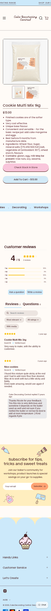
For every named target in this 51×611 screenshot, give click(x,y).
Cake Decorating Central (20, 605)
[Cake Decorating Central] (25, 18)
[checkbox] (11, 326)
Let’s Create (11, 577)
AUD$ (5, 600)
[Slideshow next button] (47, 226)
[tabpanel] (25, 365)
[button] (40, 18)
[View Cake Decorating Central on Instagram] (5, 591)
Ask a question (16, 292)
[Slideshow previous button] (4, 226)
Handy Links (10, 557)
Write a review (34, 292)
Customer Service (15, 567)
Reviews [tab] (13, 304)
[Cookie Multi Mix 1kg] (18, 92)
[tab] (32, 304)
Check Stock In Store (26, 167)
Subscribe (38, 486)
